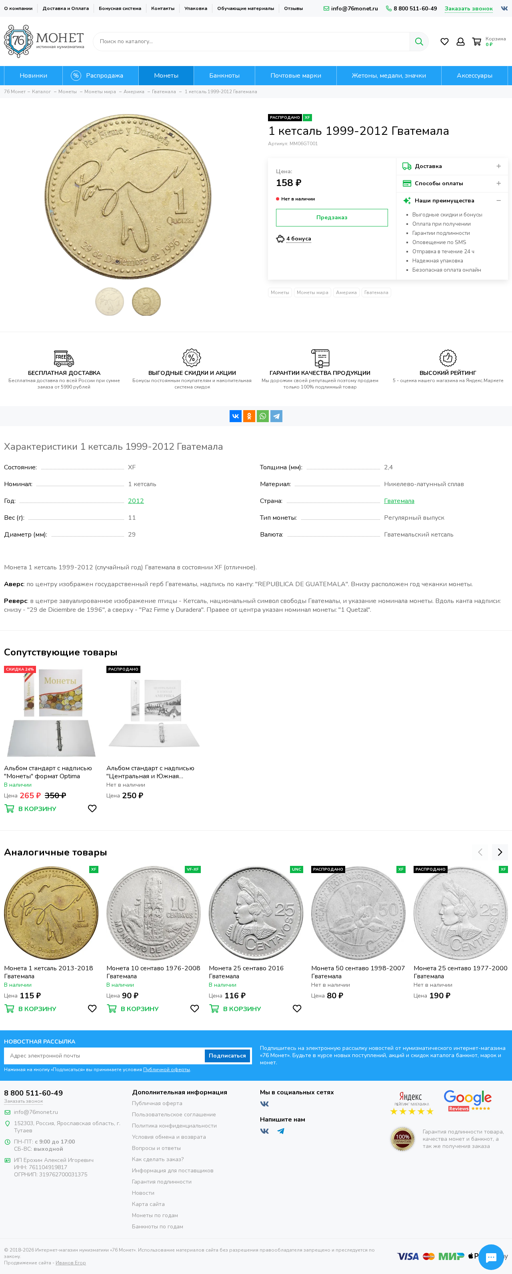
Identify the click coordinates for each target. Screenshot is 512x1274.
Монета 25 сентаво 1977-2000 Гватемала (461, 972)
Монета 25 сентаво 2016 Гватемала (246, 972)
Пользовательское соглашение (174, 1114)
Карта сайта (148, 1204)
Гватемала (376, 292)
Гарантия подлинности (162, 1182)
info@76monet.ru (354, 8)
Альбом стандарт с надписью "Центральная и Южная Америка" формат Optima (150, 772)
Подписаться (227, 1056)
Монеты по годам (155, 1215)
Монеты (280, 292)
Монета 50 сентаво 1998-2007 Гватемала (358, 972)
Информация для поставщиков (173, 1170)
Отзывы (293, 8)
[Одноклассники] (249, 416)
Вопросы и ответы (156, 1148)
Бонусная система (120, 8)
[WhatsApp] (263, 416)
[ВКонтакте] (236, 416)
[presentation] (480, 852)
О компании (18, 8)
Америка (346, 292)
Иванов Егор (71, 1263)
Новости (143, 1193)
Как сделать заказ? (158, 1159)
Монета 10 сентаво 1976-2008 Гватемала (153, 972)
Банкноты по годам (157, 1226)
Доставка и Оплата (65, 8)
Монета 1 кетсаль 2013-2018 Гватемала (48, 972)
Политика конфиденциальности (174, 1126)
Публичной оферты (166, 1069)
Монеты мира (312, 292)
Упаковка (195, 8)
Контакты (162, 8)
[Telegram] (276, 416)
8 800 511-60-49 (415, 8)
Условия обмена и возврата (169, 1137)
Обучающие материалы (245, 8)
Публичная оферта (157, 1103)
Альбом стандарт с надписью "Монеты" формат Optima (48, 772)
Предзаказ (332, 217)
